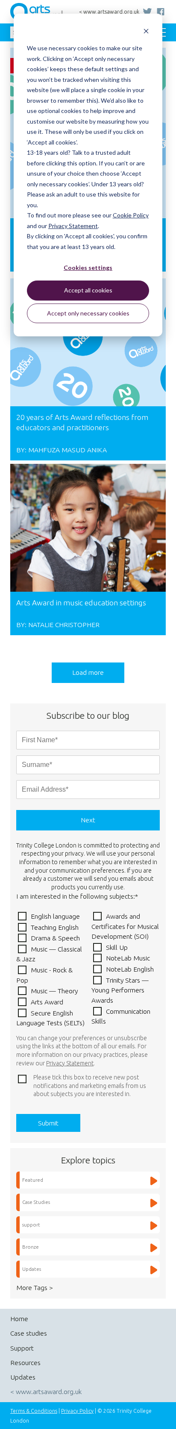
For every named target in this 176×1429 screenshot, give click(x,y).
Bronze (30, 1247)
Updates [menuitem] (22, 1377)
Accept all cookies (88, 290)
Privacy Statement (73, 225)
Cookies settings (88, 267)
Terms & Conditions (33, 1411)
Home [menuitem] (19, 1318)
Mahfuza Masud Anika (67, 450)
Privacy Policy (77, 1411)
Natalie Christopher (64, 624)
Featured (32, 1180)
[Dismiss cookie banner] (146, 32)
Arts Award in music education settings (81, 603)
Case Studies (36, 1202)
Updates (31, 1269)
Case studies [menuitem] (28, 1333)
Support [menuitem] (22, 1348)
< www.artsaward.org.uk (109, 11)
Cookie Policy (131, 215)
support (31, 1224)
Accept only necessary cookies (88, 313)
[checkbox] (88, 969)
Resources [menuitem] (25, 1362)
